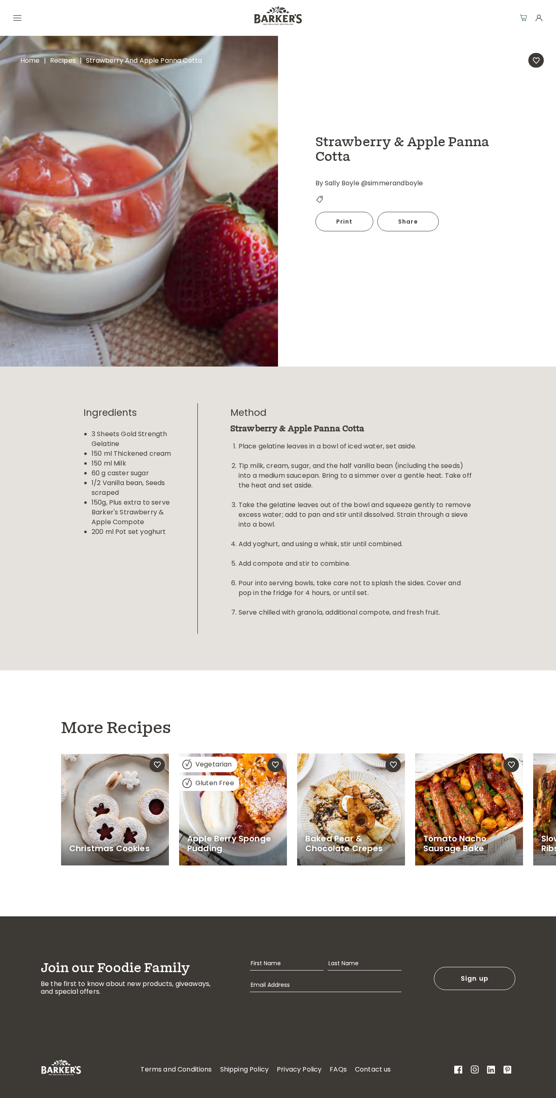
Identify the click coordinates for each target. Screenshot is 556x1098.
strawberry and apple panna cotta (144, 60)
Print (344, 221)
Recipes (63, 60)
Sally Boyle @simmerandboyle (374, 183)
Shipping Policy (244, 1069)
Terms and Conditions (176, 1069)
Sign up (475, 978)
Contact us (373, 1069)
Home (30, 60)
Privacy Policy (299, 1069)
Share (408, 221)
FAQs (338, 1069)
